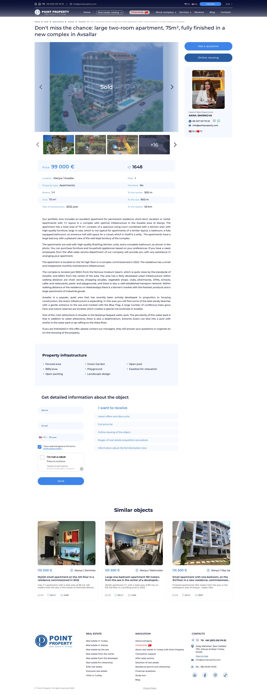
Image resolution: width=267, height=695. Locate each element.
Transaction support (145, 654)
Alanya (71, 22)
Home (87, 12)
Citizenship (137, 12)
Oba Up (225, 570)
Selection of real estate (147, 662)
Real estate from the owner (100, 654)
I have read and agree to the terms (59, 447)
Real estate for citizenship (99, 662)
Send (61, 481)
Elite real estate (94, 667)
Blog (212, 12)
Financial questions (145, 671)
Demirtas (90, 570)
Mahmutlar (156, 570)
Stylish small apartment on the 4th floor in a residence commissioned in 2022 (66, 579)
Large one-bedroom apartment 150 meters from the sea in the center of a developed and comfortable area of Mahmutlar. (132, 579)
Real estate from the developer (102, 658)
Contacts (226, 12)
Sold (46, 22)
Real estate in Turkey (97, 641)
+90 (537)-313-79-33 (53, 4)
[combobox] (43, 437)
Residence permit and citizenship (152, 667)
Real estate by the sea (97, 649)
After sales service (144, 658)
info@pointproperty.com (84, 4)
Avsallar (82, 22)
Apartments (58, 22)
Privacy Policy (149, 688)
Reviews (199, 12)
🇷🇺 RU (187, 4)
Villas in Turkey (94, 675)
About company (143, 641)
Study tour (140, 675)
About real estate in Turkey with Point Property (159, 649)
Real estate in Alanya (97, 645)
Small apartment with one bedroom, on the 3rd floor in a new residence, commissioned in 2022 (200, 579)
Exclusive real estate (96, 671)
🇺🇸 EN (194, 4)
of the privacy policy (52, 448)
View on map (202, 656)
